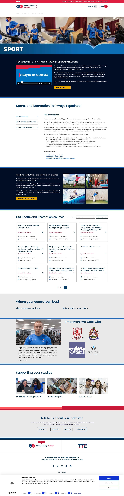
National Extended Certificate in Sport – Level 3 (60, 158)
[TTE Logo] (82, 446)
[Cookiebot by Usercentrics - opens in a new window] (12, 493)
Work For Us (99, 1)
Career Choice (25, 13)
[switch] (44, 493)
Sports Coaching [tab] (22, 116)
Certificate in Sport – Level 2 (54, 157)
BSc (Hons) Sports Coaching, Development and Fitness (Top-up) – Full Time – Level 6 (30, 249)
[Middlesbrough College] (26, 6)
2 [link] (60, 287)
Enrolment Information (68, 1)
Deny (109, 487)
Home (17, 13)
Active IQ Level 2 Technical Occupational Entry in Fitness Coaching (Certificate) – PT (91, 228)
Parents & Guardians (89, 1)
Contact (106, 1)
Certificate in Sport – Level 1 (54, 155)
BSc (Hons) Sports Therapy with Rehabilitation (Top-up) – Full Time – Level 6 (61, 249)
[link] (65, 287)
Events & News (79, 1)
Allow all (109, 478)
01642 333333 (53, 459)
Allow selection (109, 483)
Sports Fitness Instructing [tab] (25, 127)
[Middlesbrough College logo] (41, 446)
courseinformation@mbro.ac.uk (72, 459)
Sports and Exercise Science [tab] (26, 122)
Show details (77, 493)
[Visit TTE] (18, 1)
